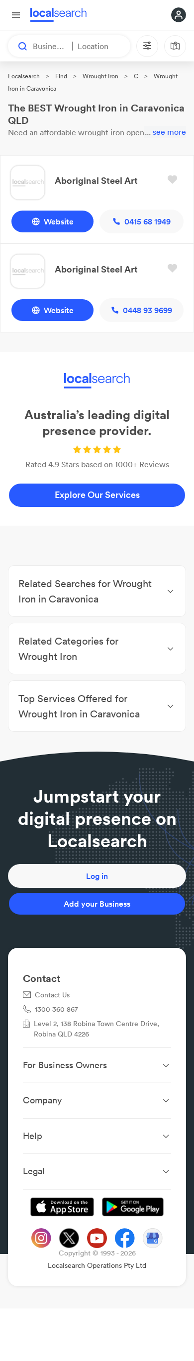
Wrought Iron (100, 76)
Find (61, 76)
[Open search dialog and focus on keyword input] (18, 46)
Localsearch (24, 76)
